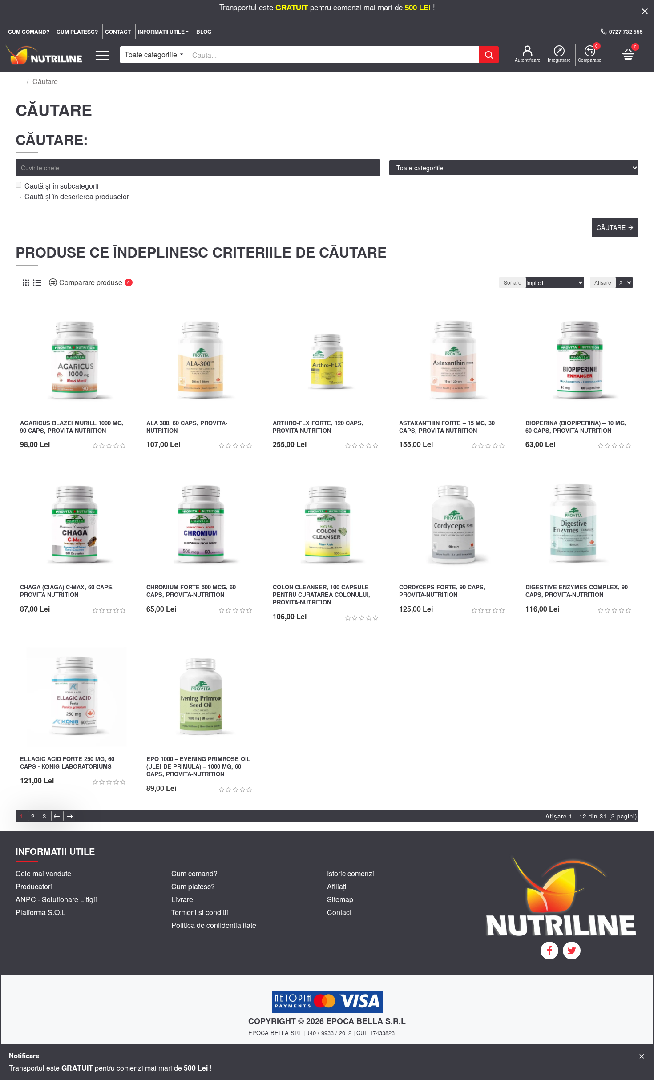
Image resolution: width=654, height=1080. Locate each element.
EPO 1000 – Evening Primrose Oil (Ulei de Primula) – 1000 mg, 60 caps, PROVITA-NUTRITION (198, 766)
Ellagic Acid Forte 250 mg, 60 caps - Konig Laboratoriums (67, 762)
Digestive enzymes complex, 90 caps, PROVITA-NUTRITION (576, 591)
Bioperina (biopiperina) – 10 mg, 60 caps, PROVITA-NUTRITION (575, 427)
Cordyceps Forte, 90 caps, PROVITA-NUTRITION (442, 591)
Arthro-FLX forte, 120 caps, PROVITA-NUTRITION (318, 427)
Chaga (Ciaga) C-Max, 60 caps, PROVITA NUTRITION (67, 591)
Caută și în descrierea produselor (76, 196)
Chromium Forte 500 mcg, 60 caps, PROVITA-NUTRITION (191, 591)
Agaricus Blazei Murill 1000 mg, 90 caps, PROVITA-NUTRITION (72, 427)
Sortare (512, 282)
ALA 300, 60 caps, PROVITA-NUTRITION (186, 427)
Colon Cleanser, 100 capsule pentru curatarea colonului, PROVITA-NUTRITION (321, 595)
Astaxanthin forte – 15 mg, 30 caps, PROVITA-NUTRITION (447, 427)
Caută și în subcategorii (61, 186)
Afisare (602, 282)
